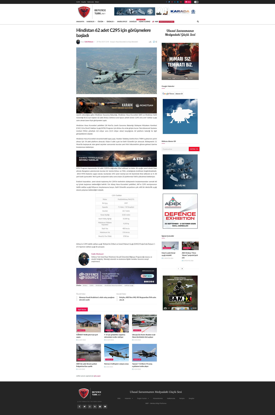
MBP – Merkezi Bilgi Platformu (155, 403)
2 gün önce (137, 340)
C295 (91, 285)
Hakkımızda (90, 2)
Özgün (100, 21)
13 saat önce (109, 340)
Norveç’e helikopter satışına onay (116, 363)
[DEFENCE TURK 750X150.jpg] (116, 158)
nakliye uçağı (129, 285)
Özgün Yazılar (142, 398)
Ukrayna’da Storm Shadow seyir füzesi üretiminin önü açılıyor (143, 335)
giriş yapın (97, 376)
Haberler (90, 21)
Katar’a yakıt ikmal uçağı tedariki (168, 254)
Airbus (85, 285)
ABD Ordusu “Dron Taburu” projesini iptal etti (190, 255)
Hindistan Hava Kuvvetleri (113, 285)
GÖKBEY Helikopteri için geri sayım (87, 335)
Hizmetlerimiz (144, 21)
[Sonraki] (182, 268)
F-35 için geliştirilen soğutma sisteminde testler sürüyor (114, 335)
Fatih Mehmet (89, 42)
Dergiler (133, 21)
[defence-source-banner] (116, 275)
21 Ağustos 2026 (168, 258)
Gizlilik (78, 2)
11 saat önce (81, 340)
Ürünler (110, 21)
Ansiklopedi (122, 21)
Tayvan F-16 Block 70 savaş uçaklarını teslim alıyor (142, 364)
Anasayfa (80, 21)
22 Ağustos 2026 (188, 260)
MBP (164, 21)
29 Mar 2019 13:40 (103, 42)
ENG (188, 2)
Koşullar (83, 2)
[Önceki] (178, 268)
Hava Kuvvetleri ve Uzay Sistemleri (127, 42)
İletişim (97, 2)
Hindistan (99, 285)
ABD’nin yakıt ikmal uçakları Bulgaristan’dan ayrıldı (86, 364)
